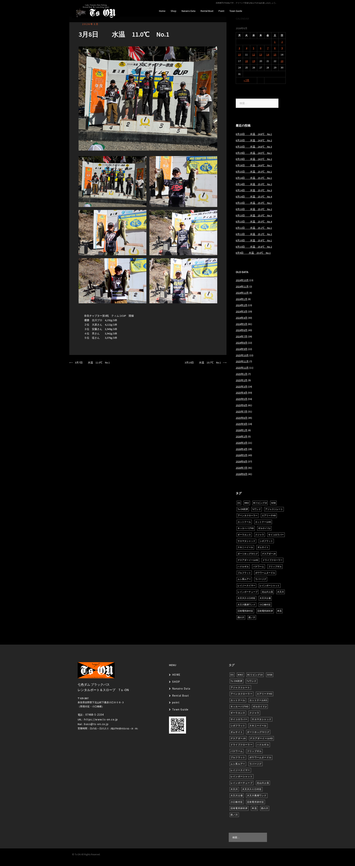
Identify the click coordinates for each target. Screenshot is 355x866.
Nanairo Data (188, 11)
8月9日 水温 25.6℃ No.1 (253, 253)
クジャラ (259, 534)
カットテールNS (263, 521)
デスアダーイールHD (248, 560)
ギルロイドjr (264, 528)
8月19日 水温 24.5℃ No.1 (254, 153)
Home (162, 11)
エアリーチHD (269, 515)
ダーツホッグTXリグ (248, 553)
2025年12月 (242, 367)
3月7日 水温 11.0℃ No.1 (92, 362)
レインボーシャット (270, 585)
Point (221, 11)
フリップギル (275, 566)
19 (253, 61)
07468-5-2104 (94, 714)
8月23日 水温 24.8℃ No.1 (254, 134)
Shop (173, 11)
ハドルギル (243, 566)
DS (239, 502)
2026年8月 (241, 474)
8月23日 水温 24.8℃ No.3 (254, 146)
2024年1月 (241, 299)
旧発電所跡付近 (245, 610)
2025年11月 (242, 361)
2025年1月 (241, 374)
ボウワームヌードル (265, 572)
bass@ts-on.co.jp (96, 724)
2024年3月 (241, 311)
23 (282, 61)
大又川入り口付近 (246, 598)
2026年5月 (241, 455)
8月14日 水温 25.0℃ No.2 (254, 184)
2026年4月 (241, 449)
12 (253, 54)
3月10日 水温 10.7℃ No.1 (203, 362)
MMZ (246, 502)
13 (260, 54)
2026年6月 (241, 461)
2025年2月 (241, 380)
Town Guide (235, 11)
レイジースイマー (246, 585)
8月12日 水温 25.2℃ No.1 (254, 228)
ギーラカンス (244, 534)
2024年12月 (242, 292)
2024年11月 (242, 286)
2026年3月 (90, 24)
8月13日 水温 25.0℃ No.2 (254, 209)
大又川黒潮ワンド (246, 604)
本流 (279, 610)
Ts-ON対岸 (243, 509)
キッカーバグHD (246, 528)
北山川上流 (267, 591)
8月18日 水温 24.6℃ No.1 (254, 165)
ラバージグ (260, 579)
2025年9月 (241, 424)
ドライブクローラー (273, 560)
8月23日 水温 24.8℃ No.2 (254, 140)
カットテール (244, 521)
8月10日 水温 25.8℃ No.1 (254, 240)
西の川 (241, 617)
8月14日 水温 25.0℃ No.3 (254, 190)
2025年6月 (241, 405)
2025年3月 (241, 386)
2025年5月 (241, 399)
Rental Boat (207, 11)
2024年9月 (241, 349)
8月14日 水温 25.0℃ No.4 (254, 196)
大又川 (280, 591)
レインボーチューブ (248, 591)
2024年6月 (241, 330)
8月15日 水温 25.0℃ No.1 (254, 171)
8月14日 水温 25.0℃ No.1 (254, 178)
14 (267, 54)
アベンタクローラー (248, 515)
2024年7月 (241, 336)
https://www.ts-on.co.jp (101, 719)
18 (246, 61)
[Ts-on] (96, 10)
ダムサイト (262, 547)
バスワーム (258, 566)
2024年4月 (241, 317)
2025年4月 (241, 392)
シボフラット (266, 541)
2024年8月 (241, 342)
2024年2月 (241, 305)
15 (275, 54)
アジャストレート (274, 509)
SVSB (273, 502)
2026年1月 (241, 430)
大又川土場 (265, 598)
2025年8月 (241, 417)
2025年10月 (242, 355)
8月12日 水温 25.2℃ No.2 (254, 234)
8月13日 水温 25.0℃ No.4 (254, 221)
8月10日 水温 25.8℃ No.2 (254, 246)
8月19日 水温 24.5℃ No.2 (254, 159)
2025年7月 (241, 411)
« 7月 (246, 80)
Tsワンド (256, 509)
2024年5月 (241, 324)
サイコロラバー (276, 534)
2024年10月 (242, 280)
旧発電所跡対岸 (265, 610)
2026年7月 (241, 467)
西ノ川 (251, 617)
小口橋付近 (265, 604)
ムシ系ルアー (244, 579)
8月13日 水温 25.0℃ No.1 (254, 203)
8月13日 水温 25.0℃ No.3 (254, 215)
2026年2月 (241, 436)
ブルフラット (244, 572)
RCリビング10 (260, 502)
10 (239, 54)
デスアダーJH (269, 553)
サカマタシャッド (246, 541)
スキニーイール (245, 547)
